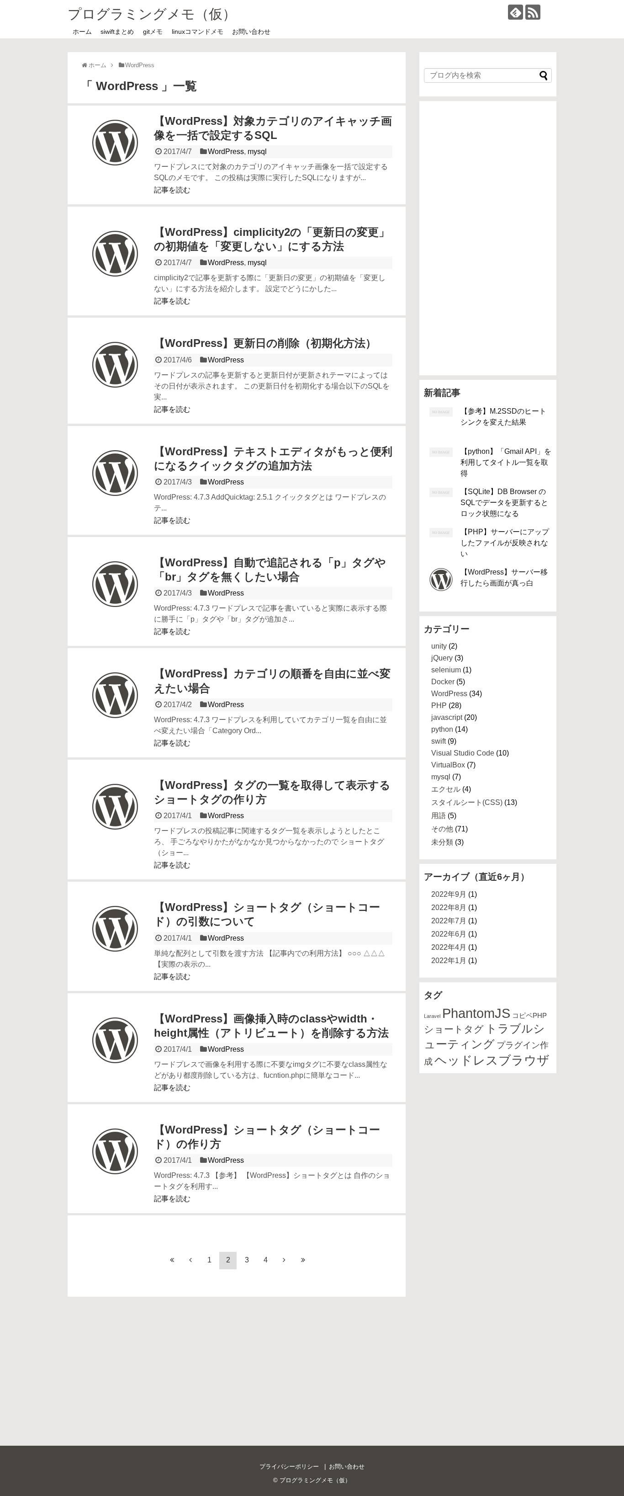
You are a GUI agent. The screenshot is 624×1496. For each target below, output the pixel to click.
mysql (257, 151)
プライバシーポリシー (289, 1466)
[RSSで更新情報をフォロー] (532, 12)
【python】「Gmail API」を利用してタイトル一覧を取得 (505, 462)
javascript (446, 717)
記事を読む (172, 190)
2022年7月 (448, 921)
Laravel (432, 1016)
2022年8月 (448, 907)
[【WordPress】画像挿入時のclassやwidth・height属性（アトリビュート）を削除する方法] (115, 1051)
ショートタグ (454, 1029)
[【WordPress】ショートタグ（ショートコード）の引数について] (115, 940)
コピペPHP (529, 1015)
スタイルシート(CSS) (466, 802)
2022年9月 (448, 894)
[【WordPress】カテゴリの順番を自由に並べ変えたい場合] (115, 706)
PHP (439, 705)
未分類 (442, 842)
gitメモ (153, 31)
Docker (443, 682)
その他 (442, 829)
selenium (446, 670)
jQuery (442, 658)
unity (439, 646)
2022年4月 (448, 947)
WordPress (226, 151)
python (442, 729)
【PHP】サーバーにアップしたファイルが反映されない (504, 543)
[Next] (284, 1260)
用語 (438, 816)
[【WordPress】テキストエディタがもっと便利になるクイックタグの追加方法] (115, 484)
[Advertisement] (487, 238)
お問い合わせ (251, 31)
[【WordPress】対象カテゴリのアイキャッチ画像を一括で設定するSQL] (115, 154)
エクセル (445, 789)
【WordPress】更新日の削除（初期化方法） (265, 343)
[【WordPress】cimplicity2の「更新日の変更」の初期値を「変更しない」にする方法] (115, 265)
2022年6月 (448, 934)
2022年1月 (448, 960)
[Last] (303, 1260)
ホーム (82, 31)
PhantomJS (476, 1013)
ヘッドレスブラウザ (492, 1060)
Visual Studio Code (462, 753)
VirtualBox (448, 765)
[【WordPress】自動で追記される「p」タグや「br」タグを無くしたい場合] (115, 595)
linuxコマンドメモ (197, 31)
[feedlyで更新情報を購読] (515, 12)
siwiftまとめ (117, 31)
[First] (171, 1260)
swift (438, 741)
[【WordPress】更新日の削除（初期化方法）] (115, 376)
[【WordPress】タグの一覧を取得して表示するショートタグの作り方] (115, 818)
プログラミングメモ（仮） (152, 13)
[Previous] (190, 1260)
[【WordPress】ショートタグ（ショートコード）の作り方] (115, 1163)
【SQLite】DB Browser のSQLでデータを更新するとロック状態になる (504, 502)
